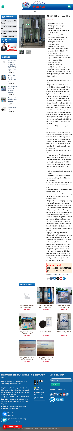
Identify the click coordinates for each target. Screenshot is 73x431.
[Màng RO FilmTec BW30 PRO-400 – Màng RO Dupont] (27, 348)
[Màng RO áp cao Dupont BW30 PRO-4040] (45, 348)
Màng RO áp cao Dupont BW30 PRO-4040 (46, 358)
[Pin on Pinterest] (60, 278)
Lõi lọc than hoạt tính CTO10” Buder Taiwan (45, 306)
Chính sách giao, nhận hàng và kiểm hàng (13, 419)
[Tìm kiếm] (69, 6)
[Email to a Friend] (57, 278)
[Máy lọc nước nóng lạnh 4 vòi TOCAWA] (27, 321)
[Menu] (3, 6)
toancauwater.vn (13, 408)
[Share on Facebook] (51, 278)
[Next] (42, 31)
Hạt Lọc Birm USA (46, 332)
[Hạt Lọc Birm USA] (45, 321)
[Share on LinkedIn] (64, 278)
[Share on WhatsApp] (48, 278)
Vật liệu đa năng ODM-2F (64, 332)
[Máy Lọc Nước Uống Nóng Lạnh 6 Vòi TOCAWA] (64, 295)
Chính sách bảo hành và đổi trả (10, 422)
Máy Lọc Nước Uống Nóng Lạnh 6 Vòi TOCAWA (64, 306)
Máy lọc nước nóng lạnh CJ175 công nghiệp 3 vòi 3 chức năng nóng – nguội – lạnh (27, 306)
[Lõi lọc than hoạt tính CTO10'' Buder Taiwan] (45, 295)
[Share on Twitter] (54, 278)
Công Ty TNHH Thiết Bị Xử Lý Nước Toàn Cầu (47, 428)
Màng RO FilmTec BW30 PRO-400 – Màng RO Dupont (27, 359)
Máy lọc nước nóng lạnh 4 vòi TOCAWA (27, 332)
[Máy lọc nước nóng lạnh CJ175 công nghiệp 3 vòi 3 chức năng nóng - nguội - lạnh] (27, 295)
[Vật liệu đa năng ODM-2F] (64, 321)
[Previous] (22, 31)
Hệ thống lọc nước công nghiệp (60, 274)
